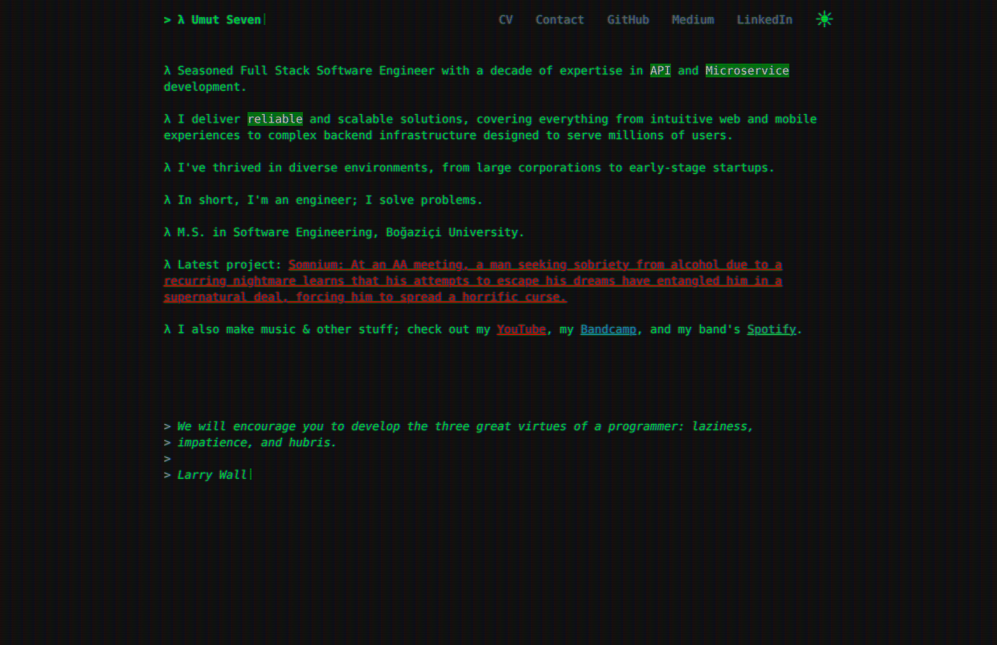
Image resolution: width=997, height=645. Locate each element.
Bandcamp (608, 329)
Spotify (771, 329)
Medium (693, 20)
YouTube (521, 329)
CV (506, 20)
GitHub (628, 20)
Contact (560, 20)
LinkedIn (765, 20)
